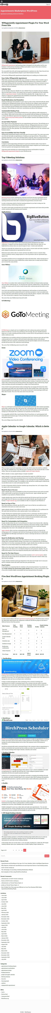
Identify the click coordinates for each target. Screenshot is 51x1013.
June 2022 (4, 929)
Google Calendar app (11, 500)
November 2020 (5, 955)
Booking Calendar (6, 769)
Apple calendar (5, 530)
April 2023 (4, 910)
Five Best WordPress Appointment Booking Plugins (25, 577)
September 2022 (5, 923)
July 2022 (3, 927)
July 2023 (3, 904)
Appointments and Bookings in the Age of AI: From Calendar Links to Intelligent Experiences (24, 863)
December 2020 (5, 953)
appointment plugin (6, 970)
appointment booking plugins (26, 618)
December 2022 (5, 916)
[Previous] (11, 850)
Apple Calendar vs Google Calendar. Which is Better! (25, 427)
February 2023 (5, 912)
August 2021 (4, 944)
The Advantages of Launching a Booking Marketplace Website (17, 869)
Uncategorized (5, 981)
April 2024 (4, 899)
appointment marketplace (8, 968)
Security (3, 979)
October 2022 (4, 921)
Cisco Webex (5, 283)
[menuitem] (1, 1)
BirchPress (4, 739)
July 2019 (3, 959)
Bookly (3, 801)
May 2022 (3, 931)
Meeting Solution (5, 976)
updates (3, 983)
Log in (2, 992)
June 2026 (4, 895)
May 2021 (3, 948)
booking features (5, 972)
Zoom (3, 379)
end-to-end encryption (37, 555)
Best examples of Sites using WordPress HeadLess (14, 872)
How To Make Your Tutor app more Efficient (12, 887)
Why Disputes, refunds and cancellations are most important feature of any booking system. (24, 865)
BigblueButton (5, 242)
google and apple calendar (8, 974)
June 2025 (4, 897)
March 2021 (4, 951)
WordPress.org (5, 998)
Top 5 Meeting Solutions (13, 157)
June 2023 (4, 906)
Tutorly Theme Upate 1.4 (16, 883)
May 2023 (3, 908)
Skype (3, 406)
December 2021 (5, 940)
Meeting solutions (6, 197)
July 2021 (3, 946)
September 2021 (5, 942)
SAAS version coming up (7, 867)
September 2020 (5, 957)
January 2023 (4, 914)
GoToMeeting (5, 330)
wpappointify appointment (8, 985)
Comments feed (5, 996)
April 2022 (4, 934)
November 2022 (5, 919)
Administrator (22, 28)
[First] (9, 850)
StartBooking (5, 674)
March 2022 (4, 936)
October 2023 (4, 902)
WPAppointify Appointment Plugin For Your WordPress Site (25, 24)
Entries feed (4, 994)
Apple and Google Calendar (33, 471)
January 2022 (4, 938)
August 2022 (4, 925)
